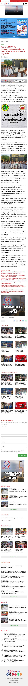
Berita (2, 44)
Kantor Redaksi (14, 680)
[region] (14, 28)
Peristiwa (4, 521)
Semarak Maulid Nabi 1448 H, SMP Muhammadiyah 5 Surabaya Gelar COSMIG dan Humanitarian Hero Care (14, 279)
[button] (13, 36)
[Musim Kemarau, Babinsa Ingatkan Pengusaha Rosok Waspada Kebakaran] (21, 344)
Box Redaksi (8, 678)
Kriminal (11, 521)
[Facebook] (7, 674)
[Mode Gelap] (24, 4)
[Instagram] (15, 674)
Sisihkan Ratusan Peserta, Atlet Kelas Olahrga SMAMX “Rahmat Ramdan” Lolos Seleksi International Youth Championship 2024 (15, 656)
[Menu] (2, 4)
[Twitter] (10, 674)
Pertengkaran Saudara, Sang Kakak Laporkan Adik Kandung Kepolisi (15, 640)
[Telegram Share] (23, 321)
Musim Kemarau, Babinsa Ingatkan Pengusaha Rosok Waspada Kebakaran (14, 282)
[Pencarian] (26, 4)
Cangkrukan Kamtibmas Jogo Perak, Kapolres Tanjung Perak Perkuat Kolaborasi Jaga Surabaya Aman (13, 287)
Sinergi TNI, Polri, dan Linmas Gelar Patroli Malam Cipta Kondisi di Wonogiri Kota (13, 276)
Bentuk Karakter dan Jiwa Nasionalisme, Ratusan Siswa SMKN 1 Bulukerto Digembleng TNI (13, 272)
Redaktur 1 (6, 56)
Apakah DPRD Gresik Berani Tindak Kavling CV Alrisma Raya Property (17, 490)
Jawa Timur (5, 518)
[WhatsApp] (18, 674)
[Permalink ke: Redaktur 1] (2, 56)
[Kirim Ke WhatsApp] (26, 321)
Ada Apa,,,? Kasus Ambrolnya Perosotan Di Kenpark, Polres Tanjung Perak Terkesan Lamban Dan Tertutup (14, 635)
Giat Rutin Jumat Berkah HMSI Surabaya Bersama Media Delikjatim (14, 661)
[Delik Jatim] (8, 4)
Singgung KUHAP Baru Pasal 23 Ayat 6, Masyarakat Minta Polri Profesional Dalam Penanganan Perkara (18, 497)
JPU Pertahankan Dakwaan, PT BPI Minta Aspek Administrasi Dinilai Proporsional (12, 592)
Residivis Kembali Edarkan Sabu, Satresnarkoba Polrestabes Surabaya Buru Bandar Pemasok (20, 551)
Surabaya (13, 518)
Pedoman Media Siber (17, 678)
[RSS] (21, 674)
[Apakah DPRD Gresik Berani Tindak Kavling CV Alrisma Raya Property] (4, 491)
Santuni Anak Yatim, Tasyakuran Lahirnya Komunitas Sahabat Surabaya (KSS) (14, 645)
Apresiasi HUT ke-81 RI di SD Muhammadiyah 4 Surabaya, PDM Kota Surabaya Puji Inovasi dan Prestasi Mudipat (12, 291)
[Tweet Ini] (17, 321)
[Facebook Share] (14, 321)
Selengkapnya (13, 509)
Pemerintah (21, 518)
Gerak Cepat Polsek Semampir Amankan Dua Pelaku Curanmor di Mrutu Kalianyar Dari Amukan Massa (13, 587)
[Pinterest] (13, 674)
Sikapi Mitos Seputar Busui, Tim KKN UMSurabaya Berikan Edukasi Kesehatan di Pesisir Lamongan (14, 651)
